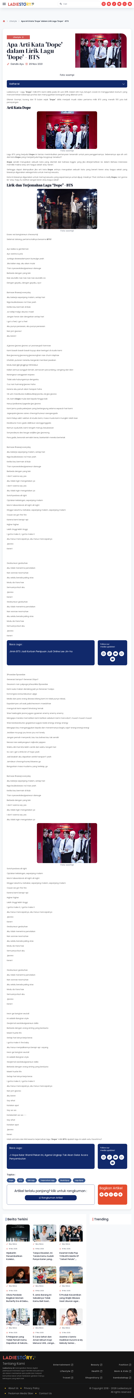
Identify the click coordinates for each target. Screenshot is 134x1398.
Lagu (9, 154)
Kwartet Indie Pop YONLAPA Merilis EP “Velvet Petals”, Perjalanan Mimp (69, 1256)
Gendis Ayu (17, 64)
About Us (13, 1388)
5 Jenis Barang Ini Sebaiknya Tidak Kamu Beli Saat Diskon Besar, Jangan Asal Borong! (44, 1298)
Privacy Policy (32, 1388)
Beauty (77, 1280)
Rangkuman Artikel (52, 1197)
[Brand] (21, 4)
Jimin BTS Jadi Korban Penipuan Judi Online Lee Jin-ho (41, 651)
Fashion (24, 1238)
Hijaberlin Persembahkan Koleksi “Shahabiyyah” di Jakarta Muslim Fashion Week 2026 (16, 1256)
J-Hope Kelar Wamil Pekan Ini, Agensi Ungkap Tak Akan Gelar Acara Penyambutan (48, 1156)
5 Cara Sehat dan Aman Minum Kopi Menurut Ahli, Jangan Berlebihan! (44, 1340)
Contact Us (45, 1393)
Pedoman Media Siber (20, 1393)
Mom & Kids (121, 1371)
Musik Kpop (64, 1180)
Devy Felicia (13, 1244)
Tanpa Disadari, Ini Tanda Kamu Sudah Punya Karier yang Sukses (43, 1256)
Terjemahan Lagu (47, 1180)
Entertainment (74, 1238)
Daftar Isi (14, 83)
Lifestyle (13, 21)
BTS (39, 92)
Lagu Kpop (79, 1180)
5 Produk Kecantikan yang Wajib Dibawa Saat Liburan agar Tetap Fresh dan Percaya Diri (70, 1298)
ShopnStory (92, 1377)
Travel (66, 1377)
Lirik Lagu (31, 1180)
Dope (11, 1180)
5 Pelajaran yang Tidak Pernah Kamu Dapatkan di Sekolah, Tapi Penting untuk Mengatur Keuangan (17, 1340)
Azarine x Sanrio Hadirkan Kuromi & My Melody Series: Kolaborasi (71, 1340)
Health (95, 1371)
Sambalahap (120, 1377)
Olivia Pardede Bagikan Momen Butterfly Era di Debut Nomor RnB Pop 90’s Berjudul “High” (17, 1298)
